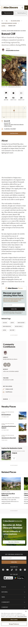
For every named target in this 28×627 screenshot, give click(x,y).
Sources (5, 399)
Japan (3, 277)
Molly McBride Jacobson (12, 50)
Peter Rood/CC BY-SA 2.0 (14, 86)
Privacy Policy (12, 313)
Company (5, 607)
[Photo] (22, 415)
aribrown (6, 371)
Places (4, 587)
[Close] (26, 611)
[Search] (22, 7)
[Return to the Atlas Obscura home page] (9, 7)
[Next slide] (23, 70)
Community (6, 602)
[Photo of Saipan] (6, 455)
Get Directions (14, 133)
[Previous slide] (4, 70)
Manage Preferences (14, 624)
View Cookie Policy (22, 616)
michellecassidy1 (14, 371)
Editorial (5, 592)
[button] (6, 93)
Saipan (14, 453)
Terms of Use (19, 313)
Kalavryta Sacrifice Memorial (8, 494)
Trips (3, 597)
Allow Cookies (14, 619)
